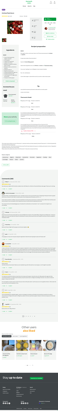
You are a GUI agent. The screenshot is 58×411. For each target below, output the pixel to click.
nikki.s (5, 357)
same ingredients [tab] (23, 336)
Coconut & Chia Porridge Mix (6, 354)
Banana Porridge (48, 353)
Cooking (45, 157)
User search (32, 391)
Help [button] (34, 6)
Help (41, 408)
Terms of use (30, 408)
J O (5, 290)
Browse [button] (24, 6)
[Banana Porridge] (49, 345)
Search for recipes (6, 389)
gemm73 (47, 355)
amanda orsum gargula (10, 193)
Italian (16, 159)
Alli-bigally (20, 355)
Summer (21, 159)
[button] (51, 2)
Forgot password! (19, 394)
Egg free (12, 157)
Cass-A (6, 272)
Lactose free (25, 157)
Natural (11, 159)
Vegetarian (39, 157)
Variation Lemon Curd (22, 353)
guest (6, 234)
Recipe (4, 387)
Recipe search (33, 389)
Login (17, 390)
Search (31, 387)
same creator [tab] (15, 336)
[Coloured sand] (35, 345)
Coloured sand (33, 353)
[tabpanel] (29, 353)
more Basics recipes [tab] (7, 336)
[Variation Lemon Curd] (22, 345)
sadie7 (33, 355)
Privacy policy (36, 408)
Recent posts (19, 396)
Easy (50, 157)
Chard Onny (7, 224)
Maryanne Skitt (52, 27)
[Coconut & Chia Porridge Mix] (8, 345)
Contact (25, 408)
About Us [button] (29, 6)
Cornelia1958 (8, 243)
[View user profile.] (46, 28)
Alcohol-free (5, 157)
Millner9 (7, 181)
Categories (5, 391)
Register (18, 392)
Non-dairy (32, 157)
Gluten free (18, 157)
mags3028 (7, 304)
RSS (30, 393)
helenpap (4, 195)
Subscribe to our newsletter (36, 378)
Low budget (5, 159)
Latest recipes (5, 393)
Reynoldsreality (8, 259)
